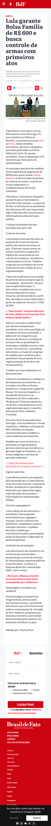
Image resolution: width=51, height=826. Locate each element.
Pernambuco (11, 800)
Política (10, 751)
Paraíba (9, 791)
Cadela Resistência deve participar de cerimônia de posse (23, 464)
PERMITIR (37, 818)
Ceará (9, 778)
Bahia (9, 774)
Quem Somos (12, 732)
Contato (11, 739)
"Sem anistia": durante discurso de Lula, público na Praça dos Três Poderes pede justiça (25, 314)
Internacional (13, 754)
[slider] (23, 88)
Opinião (10, 770)
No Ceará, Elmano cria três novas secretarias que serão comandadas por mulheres (22, 579)
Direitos (10, 758)
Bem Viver (11, 762)
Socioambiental (13, 766)
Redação (38, 81)
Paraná (9, 796)
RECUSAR (14, 818)
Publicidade (13, 736)
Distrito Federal (12, 783)
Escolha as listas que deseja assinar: (22, 685)
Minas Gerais (11, 787)
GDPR (38, 812)
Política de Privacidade (18, 742)
